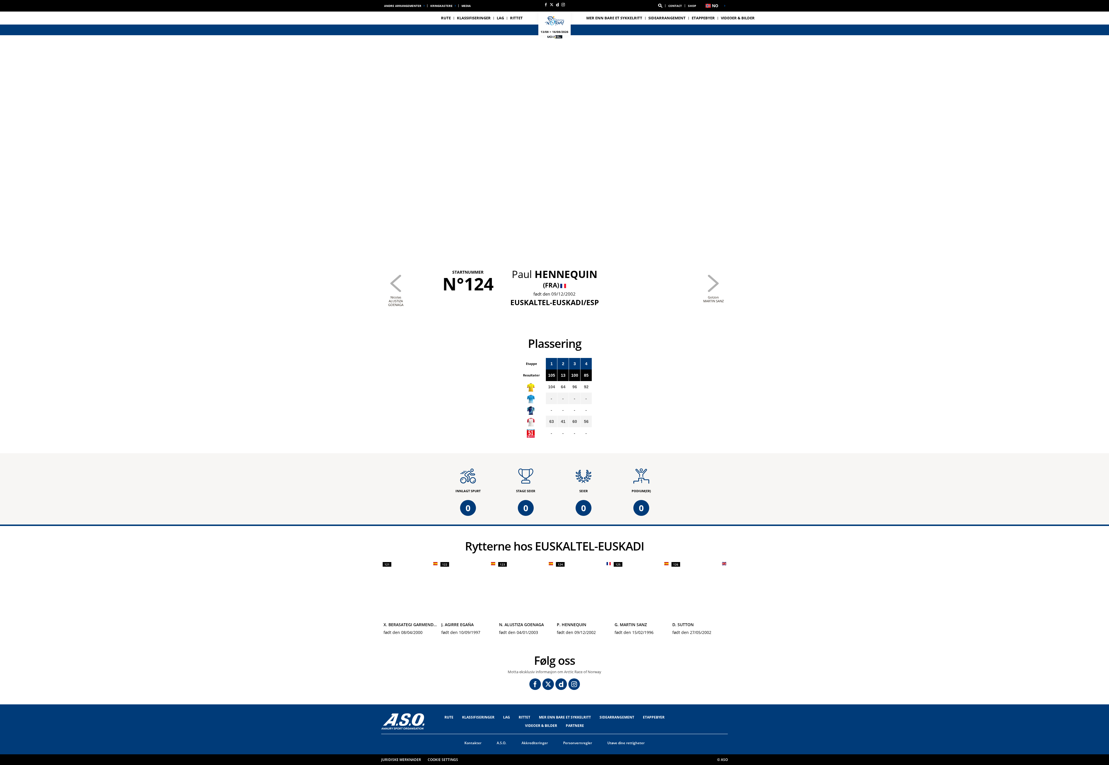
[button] (660, 6)
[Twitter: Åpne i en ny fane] (551, 4)
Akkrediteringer (535, 742)
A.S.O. (501, 742)
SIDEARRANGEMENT (617, 717)
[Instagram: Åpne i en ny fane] (563, 4)
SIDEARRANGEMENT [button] (667, 17)
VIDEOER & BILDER (738, 17)
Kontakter (472, 742)
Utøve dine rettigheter (626, 742)
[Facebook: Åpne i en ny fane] (546, 4)
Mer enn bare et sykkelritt (614, 17)
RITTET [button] (516, 17)
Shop (692, 6)
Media (466, 6)
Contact (675, 6)
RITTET (524, 717)
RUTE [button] (446, 17)
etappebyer (654, 717)
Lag (506, 717)
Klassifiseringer (474, 17)
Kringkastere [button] (441, 6)
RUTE (448, 717)
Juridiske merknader (401, 759)
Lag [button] (500, 17)
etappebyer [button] (703, 17)
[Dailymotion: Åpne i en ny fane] (557, 4)
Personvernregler (577, 742)
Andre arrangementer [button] (402, 6)
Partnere (575, 725)
